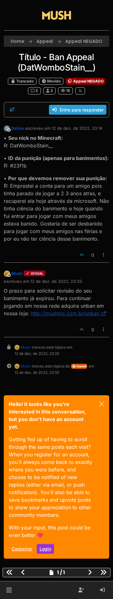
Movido (53, 81)
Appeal (81, 366)
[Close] (101, 404)
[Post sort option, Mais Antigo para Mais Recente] (12, 109)
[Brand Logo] (56, 15)
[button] (9, 590)
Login (45, 548)
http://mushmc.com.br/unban (65, 313)
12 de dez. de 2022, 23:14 (77, 128)
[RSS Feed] (80, 90)
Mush (16, 273)
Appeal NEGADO (88, 81)
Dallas (17, 128)
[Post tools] (104, 255)
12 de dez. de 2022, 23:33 (56, 281)
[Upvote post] (81, 255)
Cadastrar (22, 548)
